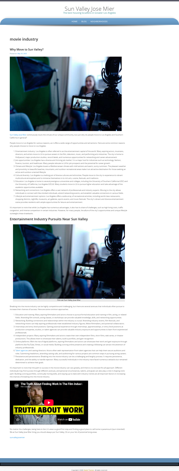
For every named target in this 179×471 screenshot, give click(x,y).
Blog (84, 21)
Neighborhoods (99, 21)
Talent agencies (21, 350)
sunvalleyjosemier (17, 437)
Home (74, 21)
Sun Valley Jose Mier (89, 8)
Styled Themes (89, 470)
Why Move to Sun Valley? (26, 49)
